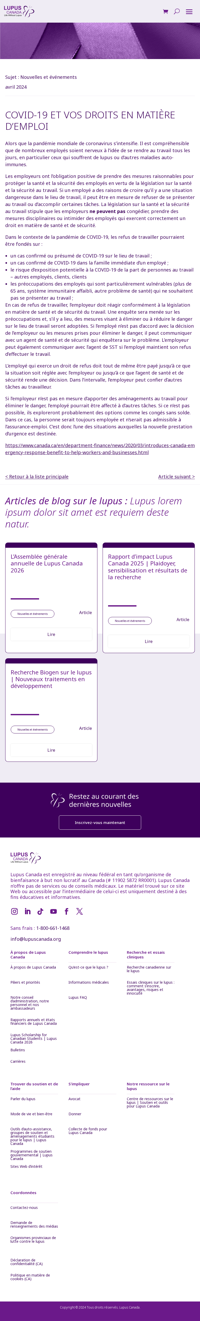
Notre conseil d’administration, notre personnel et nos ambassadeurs (29, 1003)
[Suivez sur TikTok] (40, 911)
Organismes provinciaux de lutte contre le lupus (33, 1240)
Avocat (74, 1099)
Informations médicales (88, 983)
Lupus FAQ (77, 998)
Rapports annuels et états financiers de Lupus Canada (33, 1022)
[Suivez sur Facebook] (66, 911)
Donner (74, 1114)
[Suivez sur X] (79, 911)
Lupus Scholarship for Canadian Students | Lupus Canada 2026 (33, 1038)
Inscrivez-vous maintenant (100, 822)
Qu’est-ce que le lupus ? (88, 967)
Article (85, 612)
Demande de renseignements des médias (34, 1225)
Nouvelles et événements (48, 77)
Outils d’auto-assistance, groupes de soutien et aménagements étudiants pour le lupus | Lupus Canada (32, 1136)
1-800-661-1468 (53, 928)
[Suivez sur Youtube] (53, 911)
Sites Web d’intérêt (26, 1167)
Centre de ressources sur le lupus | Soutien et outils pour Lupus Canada (150, 1102)
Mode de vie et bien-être (31, 1114)
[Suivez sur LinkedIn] (27, 911)
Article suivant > (176, 476)
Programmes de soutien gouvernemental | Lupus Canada (31, 1155)
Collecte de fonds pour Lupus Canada (87, 1131)
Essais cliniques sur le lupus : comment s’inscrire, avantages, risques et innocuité (150, 988)
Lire (51, 634)
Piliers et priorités (25, 983)
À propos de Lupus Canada (33, 967)
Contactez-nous (24, 1208)
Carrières (18, 1062)
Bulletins (17, 1050)
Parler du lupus (22, 1099)
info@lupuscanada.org (35, 939)
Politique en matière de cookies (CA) (30, 1277)
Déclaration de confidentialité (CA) (26, 1262)
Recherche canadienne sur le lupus (149, 969)
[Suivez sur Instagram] (14, 911)
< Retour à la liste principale (36, 476)
